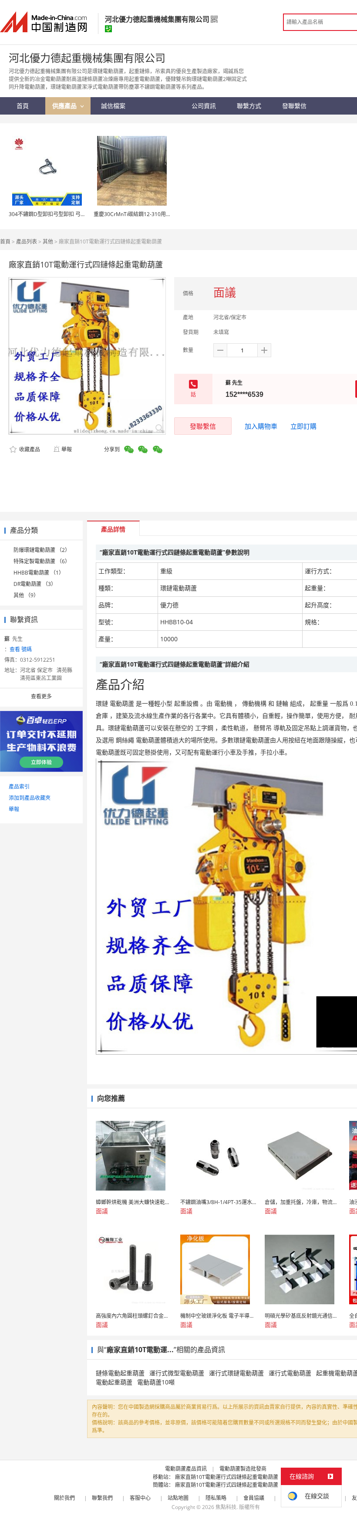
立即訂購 (303, 426)
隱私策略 (215, 1498)
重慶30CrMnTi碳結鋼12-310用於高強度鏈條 (145, 214)
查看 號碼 (21, 649)
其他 (48, 241)
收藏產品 (29, 449)
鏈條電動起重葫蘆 (120, 1373)
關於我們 (64, 1498)
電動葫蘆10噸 (156, 1382)
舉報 (66, 449)
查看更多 (41, 696)
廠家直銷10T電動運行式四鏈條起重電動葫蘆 (226, 1477)
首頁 (5, 241)
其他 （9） (26, 595)
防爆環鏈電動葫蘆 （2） (41, 550)
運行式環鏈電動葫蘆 (236, 1373)
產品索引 (19, 786)
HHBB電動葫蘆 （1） (38, 572)
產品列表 (26, 241)
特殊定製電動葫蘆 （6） (41, 561)
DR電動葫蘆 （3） (34, 584)
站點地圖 (178, 1498)
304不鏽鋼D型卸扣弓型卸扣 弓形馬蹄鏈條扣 (60, 214)
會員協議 (253, 1498)
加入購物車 (261, 426)
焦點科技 (226, 1507)
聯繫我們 (102, 1498)
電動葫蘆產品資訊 (186, 1468)
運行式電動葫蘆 (290, 1373)
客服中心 (140, 1498)
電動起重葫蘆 (114, 1382)
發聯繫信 (203, 426)
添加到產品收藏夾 (30, 798)
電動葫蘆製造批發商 (242, 1468)
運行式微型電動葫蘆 (176, 1373)
